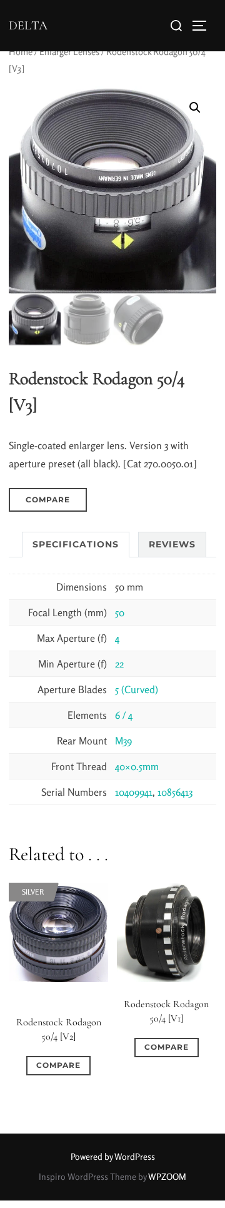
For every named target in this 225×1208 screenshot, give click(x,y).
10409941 (133, 792)
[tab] (75, 544)
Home (20, 51)
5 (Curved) (136, 689)
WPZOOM (167, 1176)
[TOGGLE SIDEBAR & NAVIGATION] (203, 25)
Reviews (172, 544)
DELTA (28, 25)
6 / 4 (123, 715)
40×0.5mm (137, 766)
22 (119, 663)
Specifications (75, 544)
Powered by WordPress (113, 1156)
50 (119, 612)
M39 (123, 740)
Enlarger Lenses (69, 51)
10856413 (175, 792)
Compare (48, 499)
